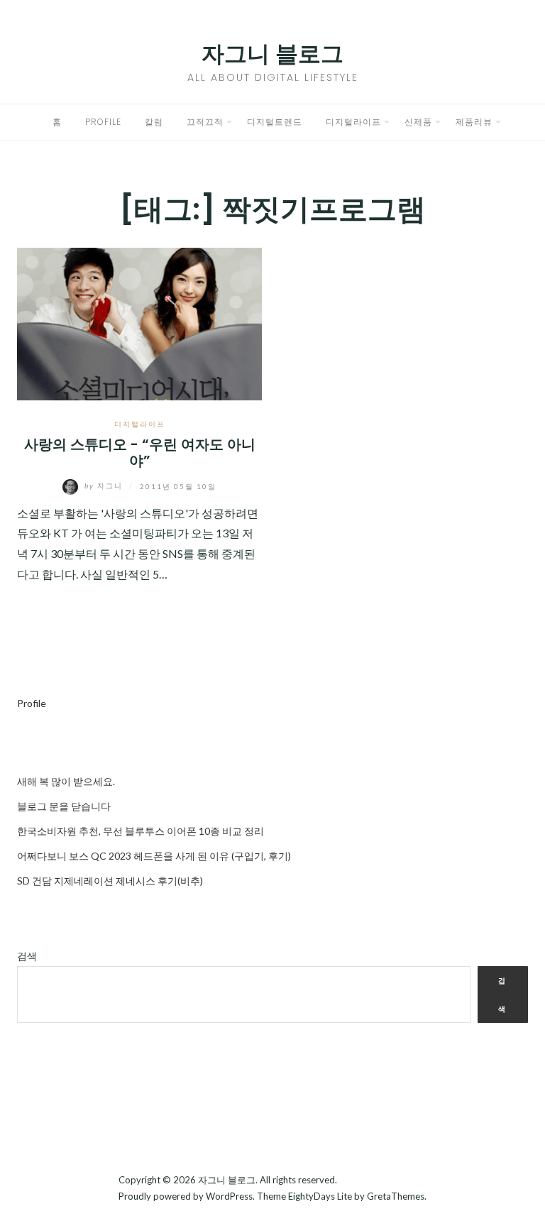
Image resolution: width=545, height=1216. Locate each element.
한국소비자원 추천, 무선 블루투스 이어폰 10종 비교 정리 (140, 831)
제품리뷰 (474, 122)
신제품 (418, 122)
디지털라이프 (353, 122)
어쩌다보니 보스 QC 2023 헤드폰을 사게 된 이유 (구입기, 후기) (154, 856)
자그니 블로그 (272, 54)
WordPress (229, 1196)
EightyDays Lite (320, 1196)
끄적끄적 (205, 122)
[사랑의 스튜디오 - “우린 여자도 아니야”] (139, 322)
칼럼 (154, 122)
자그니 (105, 485)
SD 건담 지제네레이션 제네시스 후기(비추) (110, 881)
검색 (27, 956)
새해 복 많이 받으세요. (66, 781)
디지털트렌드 (274, 122)
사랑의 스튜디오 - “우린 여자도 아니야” (139, 452)
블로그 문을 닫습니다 (64, 806)
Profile (103, 122)
